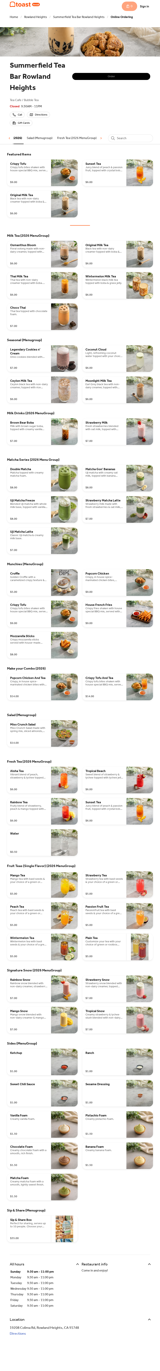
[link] (39, 138)
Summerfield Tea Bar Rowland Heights (79, 17)
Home (14, 17)
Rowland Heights (35, 17)
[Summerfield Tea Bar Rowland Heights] (25, 4)
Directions (18, 1333)
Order (111, 76)
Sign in (144, 6)
